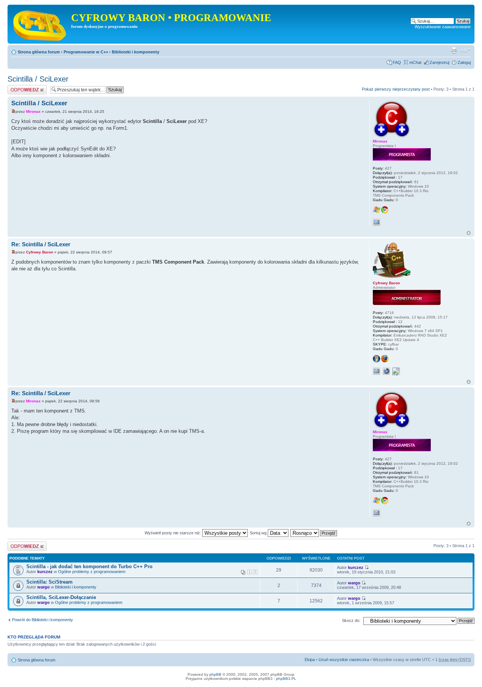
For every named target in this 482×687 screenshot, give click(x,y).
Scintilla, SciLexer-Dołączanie (61, 597)
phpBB (215, 674)
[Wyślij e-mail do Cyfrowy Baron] (376, 371)
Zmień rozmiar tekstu (465, 50)
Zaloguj (464, 62)
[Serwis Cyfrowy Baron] (40, 24)
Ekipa (310, 659)
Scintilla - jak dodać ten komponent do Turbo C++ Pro (89, 566)
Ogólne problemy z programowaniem (91, 571)
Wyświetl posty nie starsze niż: (173, 533)
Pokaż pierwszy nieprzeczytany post (396, 89)
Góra (469, 233)
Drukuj (454, 50)
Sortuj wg (259, 533)
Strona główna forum (39, 52)
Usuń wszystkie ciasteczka (344, 659)
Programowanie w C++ (86, 52)
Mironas (33, 111)
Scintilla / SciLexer (38, 79)
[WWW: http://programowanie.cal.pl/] (386, 371)
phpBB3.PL (286, 678)
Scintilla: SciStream (49, 582)
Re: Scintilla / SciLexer (40, 244)
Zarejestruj (439, 62)
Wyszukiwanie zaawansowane (443, 26)
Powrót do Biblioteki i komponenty (42, 619)
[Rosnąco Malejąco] (314, 533)
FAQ (397, 62)
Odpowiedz (18, 87)
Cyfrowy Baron (39, 252)
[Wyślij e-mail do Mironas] (376, 222)
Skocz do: (351, 620)
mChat (415, 62)
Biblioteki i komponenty (135, 52)
